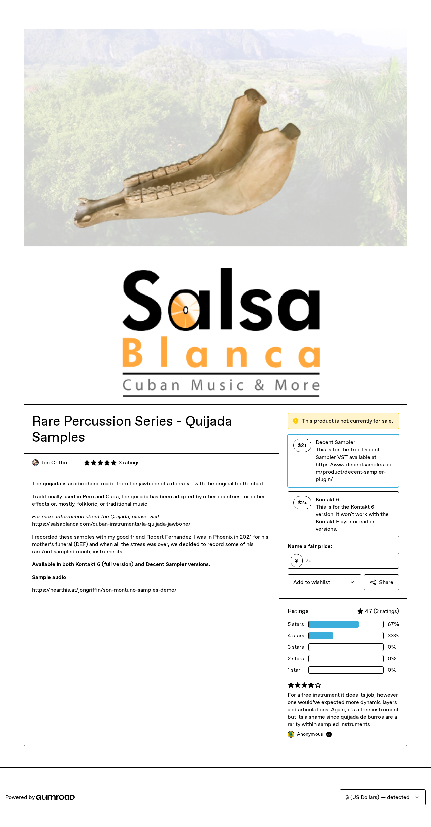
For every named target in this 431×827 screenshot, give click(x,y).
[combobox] (324, 582)
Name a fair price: (310, 546)
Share (386, 582)
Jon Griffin (54, 462)
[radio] (343, 460)
